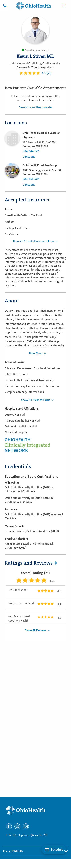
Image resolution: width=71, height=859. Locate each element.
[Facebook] (9, 826)
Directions (29, 156)
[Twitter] (17, 826)
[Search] (5, 5)
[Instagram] (26, 826)
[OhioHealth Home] (35, 810)
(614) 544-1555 (31, 151)
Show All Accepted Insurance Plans (33, 241)
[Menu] (63, 6)
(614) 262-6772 (31, 179)
